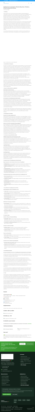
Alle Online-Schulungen (25, 385)
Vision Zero (10, 308)
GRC (18, 308)
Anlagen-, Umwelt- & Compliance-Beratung (26, 361)
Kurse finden (22, 343)
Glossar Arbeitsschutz (5, 377)
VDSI (4, 308)
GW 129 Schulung (23, 382)
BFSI (5, 308)
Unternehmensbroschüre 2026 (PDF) (6, 407)
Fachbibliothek (4, 383)
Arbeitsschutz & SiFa (24, 356)
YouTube (24, 400)
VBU (13, 308)
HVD (21, 308)
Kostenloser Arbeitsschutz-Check (26, 363)
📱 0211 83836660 (6, 298)
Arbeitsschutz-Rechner (5, 379)
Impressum (20, 407)
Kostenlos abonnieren (6, 394)
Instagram (28, 400)
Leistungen (22, 354)
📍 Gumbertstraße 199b (7, 296)
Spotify (15, 402)
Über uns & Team (3, 406)
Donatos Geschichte (9, 406)
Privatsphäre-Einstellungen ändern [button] (6, 410)
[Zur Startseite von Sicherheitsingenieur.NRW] (9, 356)
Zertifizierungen (15, 406)
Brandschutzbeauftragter (24, 377)
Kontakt (13, 407)
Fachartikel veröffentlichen (6, 384)
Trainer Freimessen (24, 383)
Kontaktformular (6, 302)
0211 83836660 (4, 369)
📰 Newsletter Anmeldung (8, 303)
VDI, (19, 308)
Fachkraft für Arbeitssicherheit (25, 379)
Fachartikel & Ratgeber (5, 376)
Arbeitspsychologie (6, 9)
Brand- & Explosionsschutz (25, 359)
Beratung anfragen (30, 343)
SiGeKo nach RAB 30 (24, 376)
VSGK (7, 308)
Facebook (19, 400)
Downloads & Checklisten (6, 380)
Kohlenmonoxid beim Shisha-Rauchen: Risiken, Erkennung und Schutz (16, 7)
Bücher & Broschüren (5, 382)
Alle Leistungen (23, 364)
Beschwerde (17, 407)
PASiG (16, 308)
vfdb (14, 308)
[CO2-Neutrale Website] (8, 329)
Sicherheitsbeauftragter (24, 380)
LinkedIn (15, 400)
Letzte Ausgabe (14, 394)
